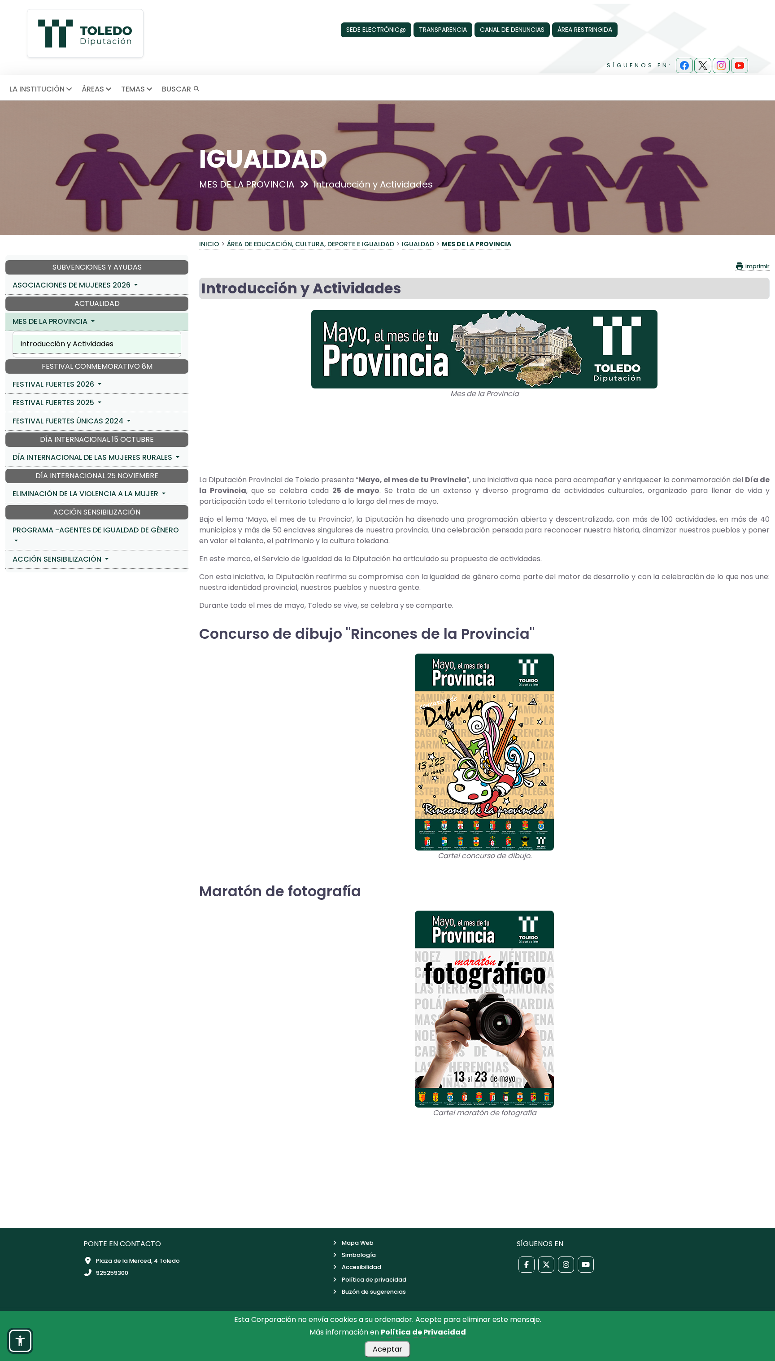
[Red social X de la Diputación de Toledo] (546, 1264)
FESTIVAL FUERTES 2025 (54, 402)
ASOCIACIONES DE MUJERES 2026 (72, 285)
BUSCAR (177, 89)
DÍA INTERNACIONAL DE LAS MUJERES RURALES (93, 457)
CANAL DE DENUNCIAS (512, 29)
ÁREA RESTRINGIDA (584, 29)
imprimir (757, 266)
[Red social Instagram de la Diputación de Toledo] (566, 1264)
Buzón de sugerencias (374, 1292)
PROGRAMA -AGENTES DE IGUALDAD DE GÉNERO (96, 530)
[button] (20, 1341)
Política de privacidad (374, 1279)
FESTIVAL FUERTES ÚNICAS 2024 (69, 421)
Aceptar (387, 1349)
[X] (702, 65)
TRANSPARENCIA (443, 29)
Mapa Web (358, 1243)
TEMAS (133, 89)
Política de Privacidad (423, 1332)
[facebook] (684, 65)
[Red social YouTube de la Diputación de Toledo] (586, 1264)
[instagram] (721, 65)
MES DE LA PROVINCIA (51, 321)
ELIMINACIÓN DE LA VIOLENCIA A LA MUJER (86, 494)
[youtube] (739, 65)
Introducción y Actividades (66, 344)
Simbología (359, 1255)
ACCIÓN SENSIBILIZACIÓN (58, 559)
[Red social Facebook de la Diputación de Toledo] (526, 1264)
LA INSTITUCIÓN (37, 89)
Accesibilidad (361, 1267)
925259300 (112, 1273)
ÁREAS (93, 89)
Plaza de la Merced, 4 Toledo (138, 1261)
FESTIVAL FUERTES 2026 (54, 384)
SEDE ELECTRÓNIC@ (376, 29)
